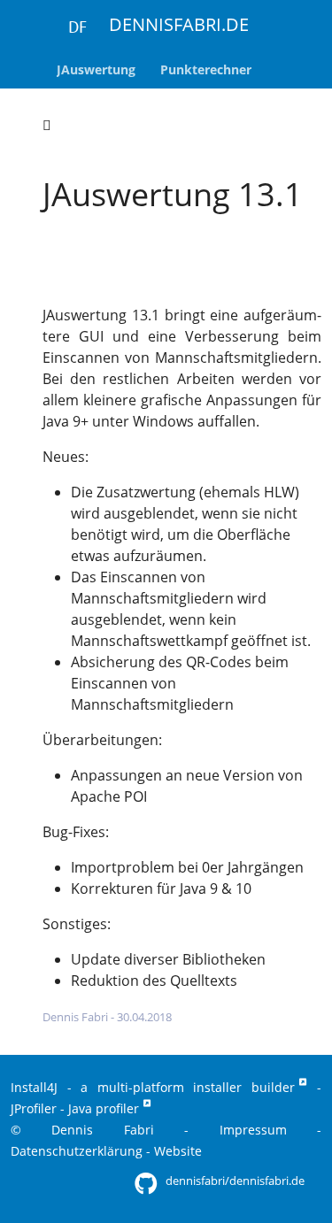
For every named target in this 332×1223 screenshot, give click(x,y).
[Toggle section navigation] (47, 125)
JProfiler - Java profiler (75, 1108)
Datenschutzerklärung (77, 1150)
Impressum (253, 1129)
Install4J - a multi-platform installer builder (153, 1087)
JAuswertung (83, 278)
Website (178, 1150)
